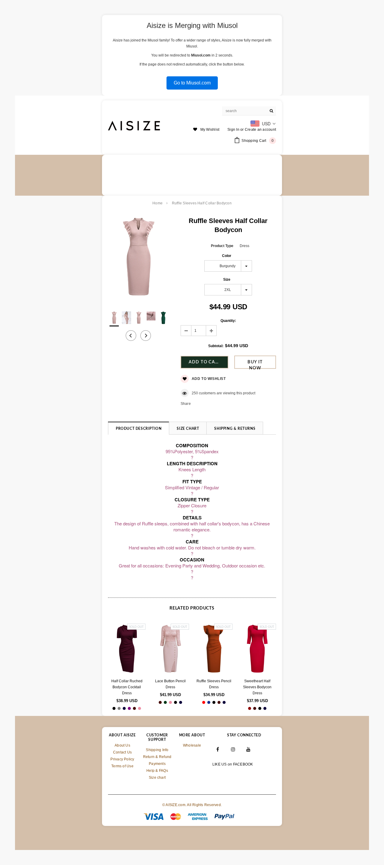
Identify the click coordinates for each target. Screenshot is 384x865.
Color (226, 256)
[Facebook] (217, 749)
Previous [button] (131, 335)
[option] (138, 257)
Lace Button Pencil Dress (170, 684)
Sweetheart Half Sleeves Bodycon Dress (257, 687)
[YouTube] (248, 749)
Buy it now (255, 364)
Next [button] (145, 335)
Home (157, 203)
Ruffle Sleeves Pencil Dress (213, 684)
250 (195, 393)
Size (226, 279)
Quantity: (228, 321)
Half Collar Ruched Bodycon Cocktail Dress (126, 687)
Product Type (222, 246)
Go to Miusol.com (192, 82)
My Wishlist (210, 129)
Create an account (260, 129)
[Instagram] (233, 749)
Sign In (233, 129)
